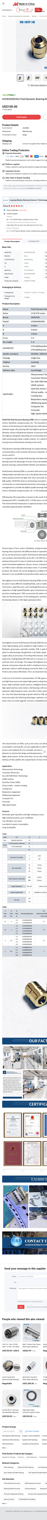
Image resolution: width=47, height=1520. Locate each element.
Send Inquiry (22, 117)
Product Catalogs (33, 1431)
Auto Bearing (42, 1467)
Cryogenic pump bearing (30, 1444)
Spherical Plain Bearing (25, 1467)
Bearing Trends (9, 1499)
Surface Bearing (30, 1489)
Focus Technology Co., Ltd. (28, 1511)
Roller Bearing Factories (33, 1483)
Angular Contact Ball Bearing (32, 1436)
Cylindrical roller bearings (10, 1440)
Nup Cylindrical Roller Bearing (14, 1473)
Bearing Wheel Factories (12, 1489)
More (4, 1503)
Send (21, 1307)
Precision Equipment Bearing (13, 1494)
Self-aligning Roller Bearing (11, 1436)
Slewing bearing (7, 1444)
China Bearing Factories (12, 1483)
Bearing (34, 16)
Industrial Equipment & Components (19, 16)
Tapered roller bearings (29, 1440)
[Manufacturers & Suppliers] (24, 4)
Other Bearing (8, 1467)
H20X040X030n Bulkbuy (27, 1499)
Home (4, 16)
